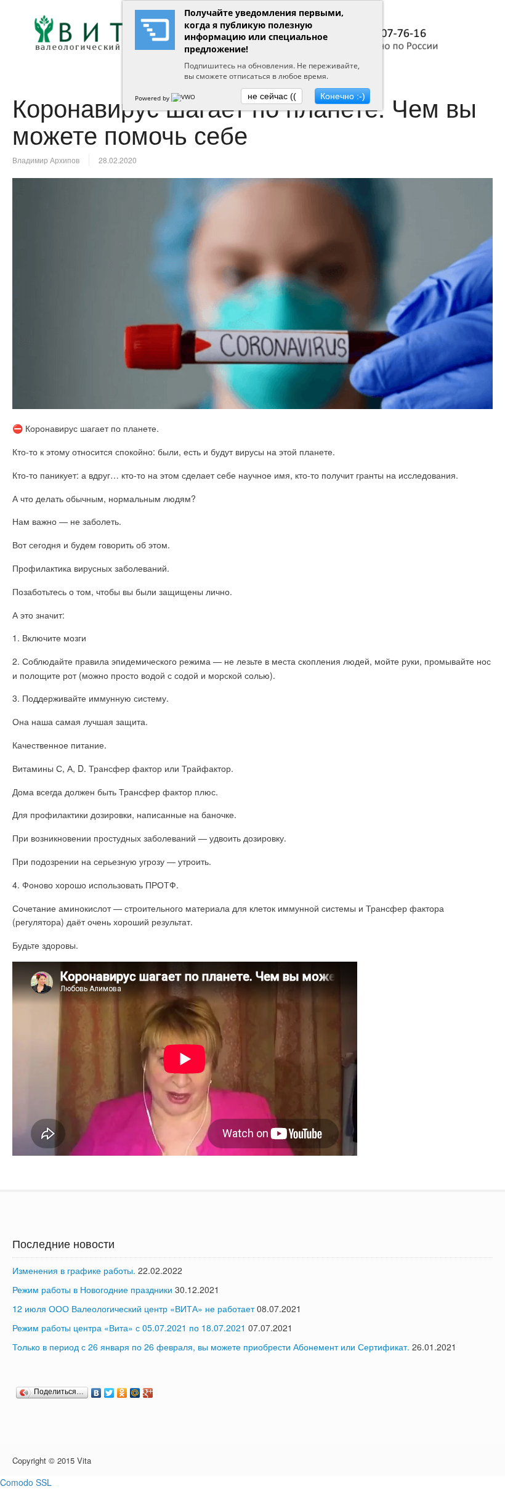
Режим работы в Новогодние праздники (92, 1289)
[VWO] (184, 98)
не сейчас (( (272, 96)
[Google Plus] (148, 1393)
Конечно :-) (342, 96)
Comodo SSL (26, 1482)
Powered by (153, 98)
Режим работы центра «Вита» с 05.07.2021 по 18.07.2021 (129, 1327)
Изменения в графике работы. (73, 1270)
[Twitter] (109, 1393)
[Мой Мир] (135, 1393)
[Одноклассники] (122, 1393)
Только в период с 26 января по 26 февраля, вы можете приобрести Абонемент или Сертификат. (211, 1347)
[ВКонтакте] (96, 1393)
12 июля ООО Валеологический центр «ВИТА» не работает (133, 1308)
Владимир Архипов (45, 160)
